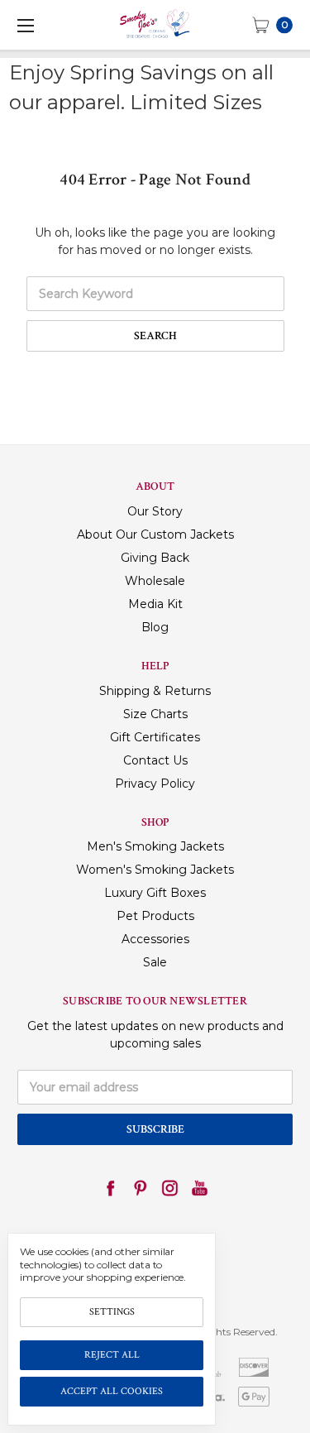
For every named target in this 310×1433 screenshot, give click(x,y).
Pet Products (155, 915)
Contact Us (155, 760)
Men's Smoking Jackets (155, 846)
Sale (155, 962)
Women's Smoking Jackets (155, 869)
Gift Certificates (155, 737)
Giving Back (155, 557)
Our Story (155, 511)
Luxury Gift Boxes (155, 892)
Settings (112, 1312)
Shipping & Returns (155, 690)
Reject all (112, 1355)
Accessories (155, 939)
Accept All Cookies (111, 1391)
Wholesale (155, 580)
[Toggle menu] (25, 25)
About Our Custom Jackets (155, 534)
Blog (155, 627)
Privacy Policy (155, 783)
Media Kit (155, 604)
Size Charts (155, 714)
